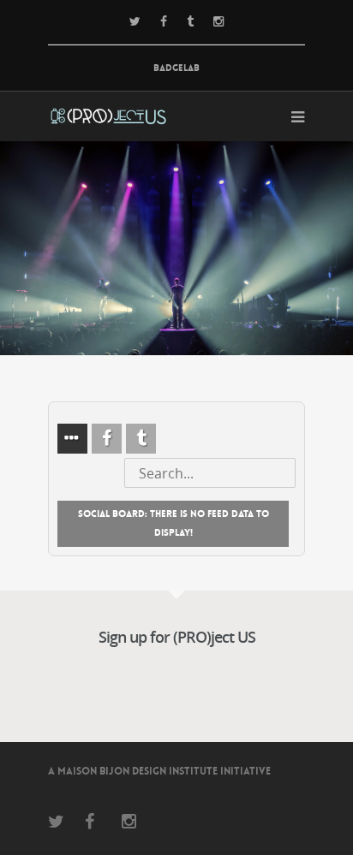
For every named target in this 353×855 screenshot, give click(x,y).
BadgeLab (176, 68)
